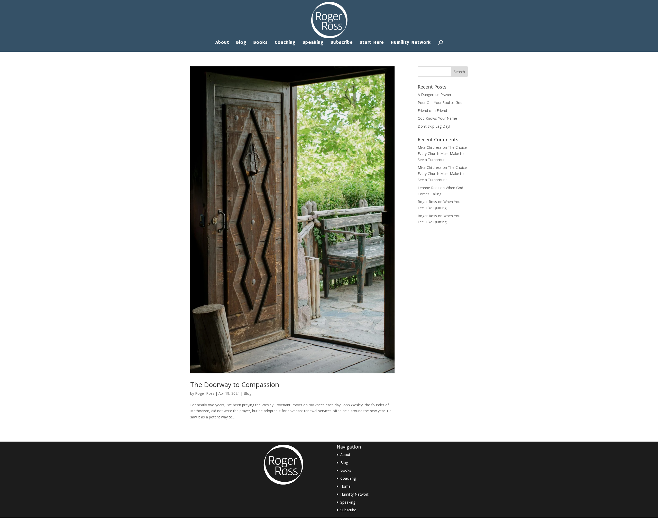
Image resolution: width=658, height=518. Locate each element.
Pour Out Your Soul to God (440, 102)
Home (345, 486)
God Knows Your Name (437, 118)
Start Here (372, 43)
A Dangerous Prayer (434, 94)
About (222, 43)
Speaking (313, 43)
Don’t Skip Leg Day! (434, 126)
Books (260, 43)
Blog (241, 43)
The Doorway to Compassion (234, 384)
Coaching (285, 43)
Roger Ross (204, 393)
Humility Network (411, 43)
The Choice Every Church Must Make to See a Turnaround (442, 153)
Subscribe (342, 43)
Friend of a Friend (432, 110)
